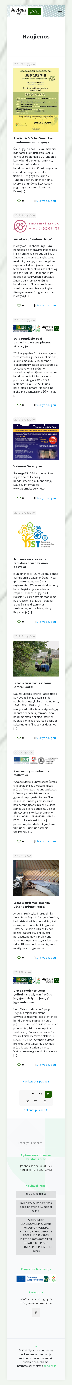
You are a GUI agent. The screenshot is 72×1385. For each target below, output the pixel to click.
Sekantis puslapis (35, 1110)
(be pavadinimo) (36, 1193)
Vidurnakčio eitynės (27, 466)
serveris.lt (50, 1366)
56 (27, 1101)
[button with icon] (36, 1312)
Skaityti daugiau (46, 201)
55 (48, 1094)
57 (35, 1101)
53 (33, 1094)
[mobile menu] (60, 11)
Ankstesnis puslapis (37, 1081)
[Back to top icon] (36, 1346)
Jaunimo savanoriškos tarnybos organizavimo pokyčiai (30, 563)
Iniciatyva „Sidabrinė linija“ (32, 239)
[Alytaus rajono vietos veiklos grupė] (26, 11)
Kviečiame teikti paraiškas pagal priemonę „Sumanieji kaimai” (36, 1206)
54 (40, 1094)
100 (44, 1101)
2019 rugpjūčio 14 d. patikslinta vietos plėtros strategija (32, 342)
